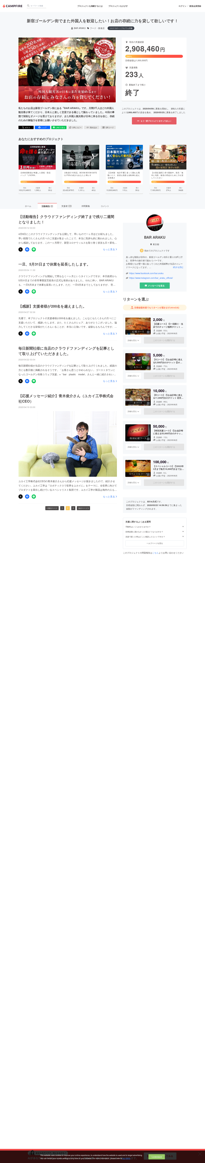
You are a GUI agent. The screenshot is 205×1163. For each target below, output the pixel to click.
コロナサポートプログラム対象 (121, 28)
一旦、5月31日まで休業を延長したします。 (54, 264)
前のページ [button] (52, 508)
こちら (155, 552)
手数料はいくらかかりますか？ (138, 527)
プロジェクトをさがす (118, 6)
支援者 (66, 205)
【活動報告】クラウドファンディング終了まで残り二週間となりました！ (66, 219)
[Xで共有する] (20, 249)
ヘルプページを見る (155, 543)
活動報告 (47, 206)
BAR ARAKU (80, 28)
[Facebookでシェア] (27, 249)
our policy (126, 1158)
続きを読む (178, 267)
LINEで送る (60, 127)
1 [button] (62, 508)
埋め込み (93, 127)
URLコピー (76, 127)
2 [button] (67, 508)
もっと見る (109, 249)
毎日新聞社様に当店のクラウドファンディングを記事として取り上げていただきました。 (66, 351)
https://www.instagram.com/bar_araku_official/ (151, 277)
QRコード (110, 127)
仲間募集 (85, 205)
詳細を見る (132, 340)
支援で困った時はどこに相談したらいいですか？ (145, 536)
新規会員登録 (195, 6)
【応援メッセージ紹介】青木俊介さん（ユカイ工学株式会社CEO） (65, 398)
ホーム (28, 205)
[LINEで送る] (34, 249)
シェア (44, 127)
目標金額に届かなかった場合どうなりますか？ (144, 531)
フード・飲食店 (97, 28)
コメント (105, 205)
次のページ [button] (82, 508)
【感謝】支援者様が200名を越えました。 (52, 306)
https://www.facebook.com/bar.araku (146, 273)
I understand (157, 1156)
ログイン (182, 6)
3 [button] (73, 508)
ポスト (27, 127)
